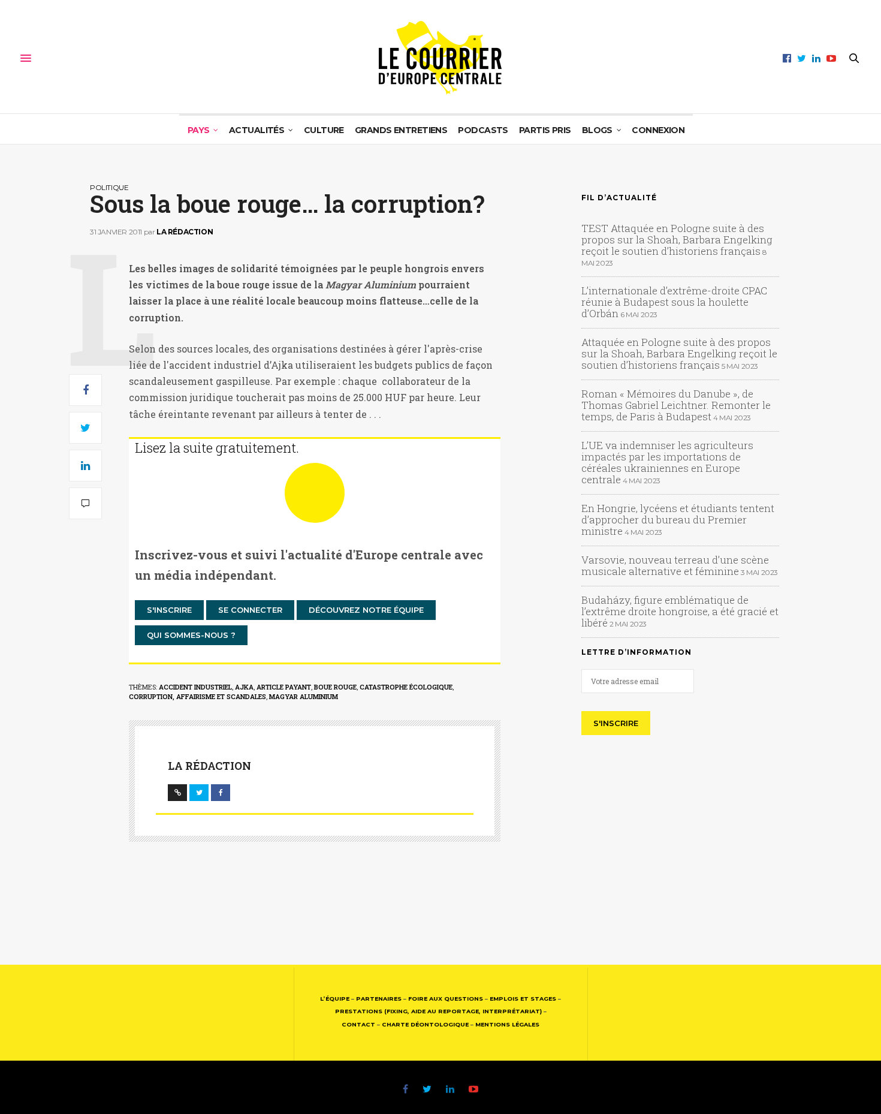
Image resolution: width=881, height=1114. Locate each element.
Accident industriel (195, 686)
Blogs (597, 130)
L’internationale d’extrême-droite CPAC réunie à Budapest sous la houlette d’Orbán (674, 302)
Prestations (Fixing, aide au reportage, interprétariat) (438, 1011)
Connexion (658, 130)
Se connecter (250, 610)
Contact (358, 1024)
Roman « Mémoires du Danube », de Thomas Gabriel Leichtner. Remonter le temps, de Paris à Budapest (676, 405)
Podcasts (483, 130)
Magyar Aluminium (303, 696)
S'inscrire (169, 610)
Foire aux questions (445, 998)
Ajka (244, 686)
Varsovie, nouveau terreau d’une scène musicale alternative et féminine (675, 565)
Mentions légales (507, 1024)
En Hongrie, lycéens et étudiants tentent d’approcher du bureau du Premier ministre (677, 519)
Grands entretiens (401, 130)
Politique (109, 187)
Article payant (284, 686)
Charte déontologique (425, 1024)
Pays (199, 130)
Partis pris (545, 130)
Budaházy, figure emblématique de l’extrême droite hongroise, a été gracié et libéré (680, 611)
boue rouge (335, 686)
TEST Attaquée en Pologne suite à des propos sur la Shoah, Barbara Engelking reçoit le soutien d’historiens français (677, 239)
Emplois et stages (523, 998)
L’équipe (334, 998)
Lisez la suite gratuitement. (217, 447)
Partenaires (379, 998)
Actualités (256, 130)
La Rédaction (184, 231)
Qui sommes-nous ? (191, 635)
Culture (324, 130)
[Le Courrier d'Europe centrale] (440, 58)
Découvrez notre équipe (366, 610)
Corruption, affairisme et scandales (197, 696)
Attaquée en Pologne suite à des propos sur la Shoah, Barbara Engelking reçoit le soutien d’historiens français (679, 353)
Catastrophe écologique (406, 686)
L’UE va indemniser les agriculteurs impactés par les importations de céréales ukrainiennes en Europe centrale (667, 462)
